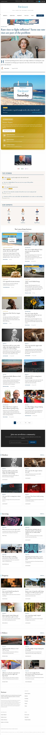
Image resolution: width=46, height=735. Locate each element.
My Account (27, 714)
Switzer (23, 7)
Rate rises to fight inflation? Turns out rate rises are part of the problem (23, 31)
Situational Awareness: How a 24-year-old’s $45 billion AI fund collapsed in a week (34, 558)
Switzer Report (24, 1)
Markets (5, 15)
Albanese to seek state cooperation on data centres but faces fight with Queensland (11, 674)
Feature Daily (28, 247)
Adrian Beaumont (28, 415)
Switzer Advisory (31, 1)
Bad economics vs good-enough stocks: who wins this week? (16, 177)
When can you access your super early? (11, 529)
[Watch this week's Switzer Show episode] (23, 162)
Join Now (32, 442)
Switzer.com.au (17, 1)
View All (42, 454)
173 (25, 422)
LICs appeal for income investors (11, 187)
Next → (30, 422)
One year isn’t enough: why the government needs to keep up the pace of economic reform (34, 674)
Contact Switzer (28, 719)
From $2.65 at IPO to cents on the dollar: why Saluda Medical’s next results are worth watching (23, 196)
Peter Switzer (6, 68)
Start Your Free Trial (8, 130)
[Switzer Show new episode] (23, 22)
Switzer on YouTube (4, 722)
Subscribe (40, 15)
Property (19, 15)
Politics (26, 15)
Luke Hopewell (5, 355)
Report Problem (4, 1)
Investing (12, 15)
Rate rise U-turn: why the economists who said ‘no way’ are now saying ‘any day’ (20, 191)
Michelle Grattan (6, 386)
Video (32, 15)
